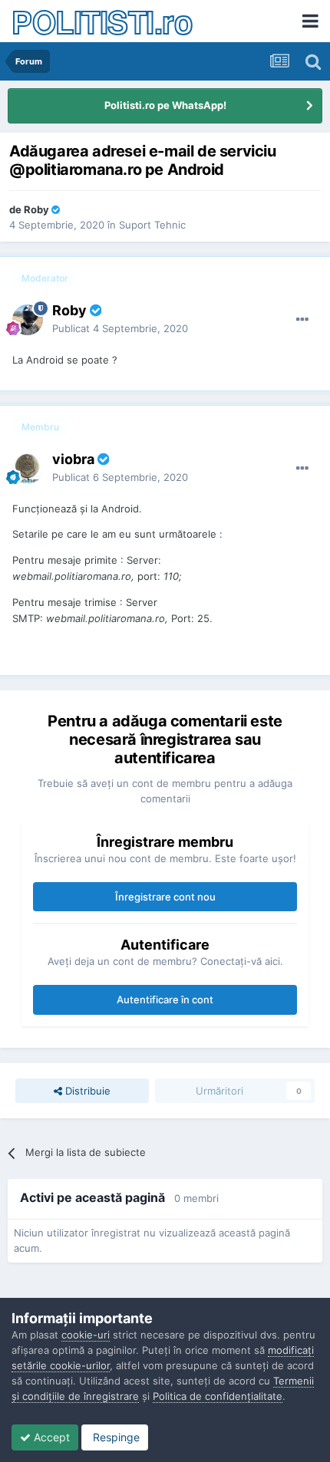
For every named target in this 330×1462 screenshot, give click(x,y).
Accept (50, 1437)
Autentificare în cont (165, 999)
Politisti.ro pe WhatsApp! (165, 105)
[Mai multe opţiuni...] (302, 320)
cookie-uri (85, 1335)
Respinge (115, 1437)
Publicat (120, 328)
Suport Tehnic (152, 225)
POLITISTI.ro (102, 21)
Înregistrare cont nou (165, 897)
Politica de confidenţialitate (217, 1396)
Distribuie (86, 1091)
